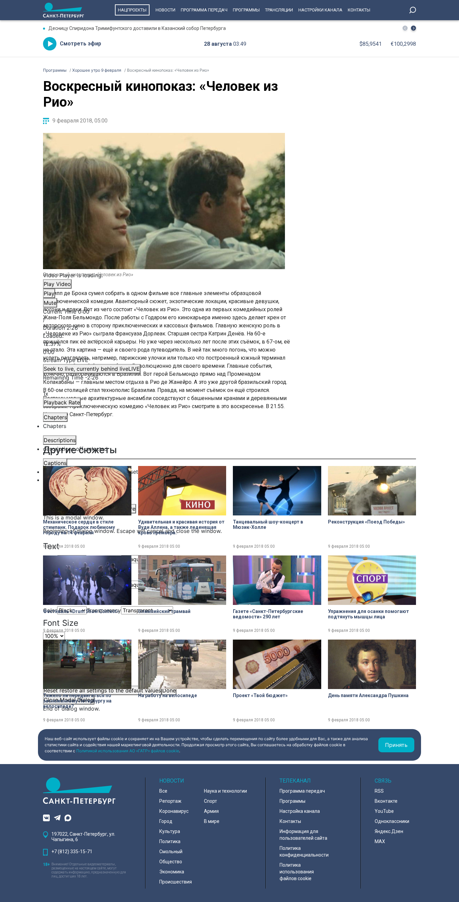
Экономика (171, 871)
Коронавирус (174, 811)
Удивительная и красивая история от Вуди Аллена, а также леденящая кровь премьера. (181, 527)
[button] (413, 28)
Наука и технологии (225, 791)
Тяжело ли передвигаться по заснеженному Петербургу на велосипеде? (77, 701)
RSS (379, 791)
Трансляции (279, 9)
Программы (246, 9)
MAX (380, 841)
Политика (169, 841)
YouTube (384, 811)
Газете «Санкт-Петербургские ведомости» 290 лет (268, 614)
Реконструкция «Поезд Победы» (366, 522)
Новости (165, 9)
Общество (170, 861)
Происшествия (175, 882)
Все (163, 791)
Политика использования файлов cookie (297, 871)
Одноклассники (392, 821)
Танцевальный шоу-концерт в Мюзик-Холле (268, 524)
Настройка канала (300, 811)
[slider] (164, 344)
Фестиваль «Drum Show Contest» (81, 611)
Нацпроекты (132, 9)
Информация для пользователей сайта (303, 835)
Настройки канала (320, 9)
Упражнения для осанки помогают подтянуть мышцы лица (368, 614)
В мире (211, 821)
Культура (169, 831)
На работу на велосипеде (167, 695)
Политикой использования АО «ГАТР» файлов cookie (127, 750)
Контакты (359, 9)
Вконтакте (386, 801)
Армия (211, 811)
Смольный (170, 851)
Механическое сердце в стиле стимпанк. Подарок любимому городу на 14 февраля (79, 527)
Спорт (210, 801)
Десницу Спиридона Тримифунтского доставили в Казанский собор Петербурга (137, 28)
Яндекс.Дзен (389, 831)
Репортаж (170, 801)
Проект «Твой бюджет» (260, 695)
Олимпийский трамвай (164, 611)
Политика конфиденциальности (304, 851)
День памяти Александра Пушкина (368, 695)
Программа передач (204, 9)
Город (165, 821)
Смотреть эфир (80, 43)
